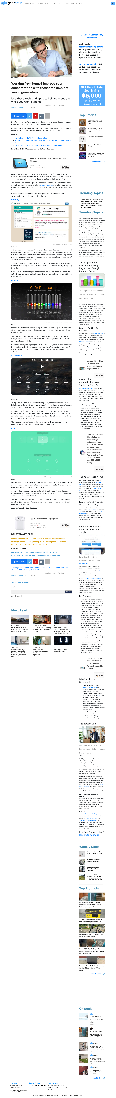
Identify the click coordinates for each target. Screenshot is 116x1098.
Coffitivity (15, 200)
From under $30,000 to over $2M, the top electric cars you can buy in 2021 (19, 629)
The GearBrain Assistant (94, 578)
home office (34, 567)
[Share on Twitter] (29, 116)
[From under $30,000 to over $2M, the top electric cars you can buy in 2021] (20, 619)
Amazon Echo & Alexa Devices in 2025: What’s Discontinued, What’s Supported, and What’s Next (18, 652)
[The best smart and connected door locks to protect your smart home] (82, 122)
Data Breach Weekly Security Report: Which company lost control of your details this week (62, 630)
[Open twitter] (30, 1085)
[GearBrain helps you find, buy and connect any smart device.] (83, 1017)
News (67, 3)
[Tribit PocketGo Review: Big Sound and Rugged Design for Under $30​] (92, 913)
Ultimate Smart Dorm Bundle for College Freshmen (93, 868)
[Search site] (113, 3)
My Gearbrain (29, 3)
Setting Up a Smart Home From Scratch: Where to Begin (95, 129)
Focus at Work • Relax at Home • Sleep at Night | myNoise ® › (34, 552)
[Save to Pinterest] (35, 116)
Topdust (56, 1085)
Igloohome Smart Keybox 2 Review (95, 145)
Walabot (95, 199)
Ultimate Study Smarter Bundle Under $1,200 (94, 860)
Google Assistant (92, 818)
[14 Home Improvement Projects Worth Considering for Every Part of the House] (83, 1046)
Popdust (50, 1085)
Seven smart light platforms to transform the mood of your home (96, 154)
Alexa (89, 348)
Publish (68, 591)
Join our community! (88, 64)
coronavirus (44, 567)
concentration (23, 567)
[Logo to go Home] (12, 3)
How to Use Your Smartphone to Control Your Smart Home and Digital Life (40, 652)
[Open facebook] (33, 1085)
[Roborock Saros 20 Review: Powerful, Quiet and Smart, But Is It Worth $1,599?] (92, 960)
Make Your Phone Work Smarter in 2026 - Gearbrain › (31, 545)
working (14, 567)
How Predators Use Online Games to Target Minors (96, 1071)
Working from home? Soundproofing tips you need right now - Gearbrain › (39, 542)
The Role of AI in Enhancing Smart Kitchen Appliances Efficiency (42, 629)
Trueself (62, 1085)
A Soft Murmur (16, 355)
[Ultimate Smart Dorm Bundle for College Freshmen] (82, 869)
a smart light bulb (98, 333)
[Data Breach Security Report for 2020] (63, 640)
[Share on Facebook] (19, 116)
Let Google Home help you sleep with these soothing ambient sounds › (38, 538)
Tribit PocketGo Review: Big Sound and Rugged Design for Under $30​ (90, 920)
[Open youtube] (39, 1085)
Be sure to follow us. (89, 834)
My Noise (14, 280)
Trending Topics (91, 193)
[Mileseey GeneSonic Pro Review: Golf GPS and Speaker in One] (92, 928)
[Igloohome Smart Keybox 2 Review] (82, 147)
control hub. (92, 509)
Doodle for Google (86, 199)
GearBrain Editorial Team (96, 1016)
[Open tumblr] (42, 1085)
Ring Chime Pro (88, 207)
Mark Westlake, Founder (96, 1031)
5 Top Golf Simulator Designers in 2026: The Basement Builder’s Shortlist (97, 1060)
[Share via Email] (41, 116)
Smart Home (15, 647)
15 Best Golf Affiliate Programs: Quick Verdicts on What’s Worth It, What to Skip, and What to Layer (94, 877)
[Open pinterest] (36, 1085)
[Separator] (47, 116)
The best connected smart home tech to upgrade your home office (38, 145)
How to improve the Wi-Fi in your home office (31, 138)
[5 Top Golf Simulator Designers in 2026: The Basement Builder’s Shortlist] (83, 1058)
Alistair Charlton (17, 107)
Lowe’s (99, 695)
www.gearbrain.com (83, 563)
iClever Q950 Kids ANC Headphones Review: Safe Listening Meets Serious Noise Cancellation (91, 951)
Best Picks (39, 3)
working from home (31, 569)
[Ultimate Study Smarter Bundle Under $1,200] (82, 862)
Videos (72, 3)
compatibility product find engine (89, 814)
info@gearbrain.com (17, 1085)
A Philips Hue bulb (84, 342)
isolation (52, 567)
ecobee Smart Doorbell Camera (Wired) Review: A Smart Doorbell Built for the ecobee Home (90, 905)
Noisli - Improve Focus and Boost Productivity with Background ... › (36, 555)
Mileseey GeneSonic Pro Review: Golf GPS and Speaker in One (91, 935)
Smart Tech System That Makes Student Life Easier (94, 852)
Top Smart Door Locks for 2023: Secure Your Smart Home (95, 121)
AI (87, 619)
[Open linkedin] (45, 1085)
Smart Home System (91, 201)
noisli (21, 569)
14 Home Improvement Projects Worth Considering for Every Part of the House (97, 1047)
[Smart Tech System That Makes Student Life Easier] (82, 854)
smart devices (100, 571)
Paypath (57, 1087)
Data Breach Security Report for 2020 (61, 650)
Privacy (76, 1095)
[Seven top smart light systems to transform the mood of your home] (82, 155)
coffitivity (15, 569)
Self (12, 34)
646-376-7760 (15, 1087)
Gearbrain (95, 1043)
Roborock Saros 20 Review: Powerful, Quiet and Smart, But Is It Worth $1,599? (91, 968)
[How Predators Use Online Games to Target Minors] (83, 1070)
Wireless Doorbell (91, 205)
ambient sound (62, 567)
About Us (79, 3)
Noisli (13, 428)
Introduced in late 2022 (86, 388)
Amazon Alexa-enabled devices (88, 820)
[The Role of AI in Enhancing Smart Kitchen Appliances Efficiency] (42, 619)
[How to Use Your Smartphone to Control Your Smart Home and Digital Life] (42, 640)
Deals (54, 3)
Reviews (47, 3)
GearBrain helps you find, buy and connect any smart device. (97, 1021)
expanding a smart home (90, 687)
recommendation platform (91, 47)
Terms (81, 1095)
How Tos (60, 3)
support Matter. (98, 406)
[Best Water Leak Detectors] (82, 139)
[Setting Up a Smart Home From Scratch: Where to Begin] (82, 130)
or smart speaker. (46, 185)
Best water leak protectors (95, 136)
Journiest (51, 1087)
